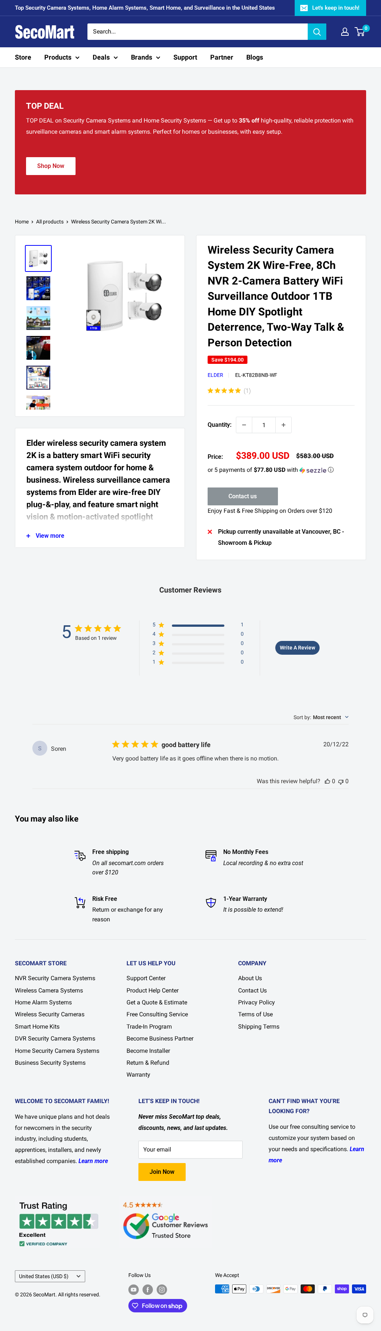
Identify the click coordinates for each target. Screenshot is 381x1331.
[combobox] (321, 717)
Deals (101, 57)
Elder (215, 375)
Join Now (162, 1171)
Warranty (138, 1074)
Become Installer (148, 1050)
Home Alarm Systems (43, 1002)
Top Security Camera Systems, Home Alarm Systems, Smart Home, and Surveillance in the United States (145, 7)
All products (50, 222)
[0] (360, 31)
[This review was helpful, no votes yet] (327, 781)
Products (57, 57)
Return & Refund (148, 1062)
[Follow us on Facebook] (148, 1289)
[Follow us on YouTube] (133, 1289)
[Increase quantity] (283, 425)
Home (22, 222)
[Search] (317, 31)
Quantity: (219, 424)
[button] (281, 470)
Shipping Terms (258, 1026)
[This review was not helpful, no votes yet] (340, 781)
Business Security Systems (50, 1062)
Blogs (254, 57)
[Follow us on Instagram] (162, 1289)
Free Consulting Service (157, 1014)
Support (185, 57)
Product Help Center (153, 990)
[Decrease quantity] (244, 425)
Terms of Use (255, 1014)
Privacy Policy (256, 1002)
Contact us (242, 496)
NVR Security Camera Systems (55, 978)
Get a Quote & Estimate (157, 1002)
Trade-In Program (149, 1026)
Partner (221, 57)
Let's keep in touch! (335, 7)
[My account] (345, 32)
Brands (141, 57)
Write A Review (297, 648)
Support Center (146, 978)
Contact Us (252, 990)
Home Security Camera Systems (57, 1050)
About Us (250, 978)
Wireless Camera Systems (49, 990)
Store (23, 57)
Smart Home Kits (37, 1026)
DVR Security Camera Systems (55, 1038)
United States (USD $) (43, 1276)
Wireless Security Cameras (49, 1014)
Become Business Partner (160, 1038)
